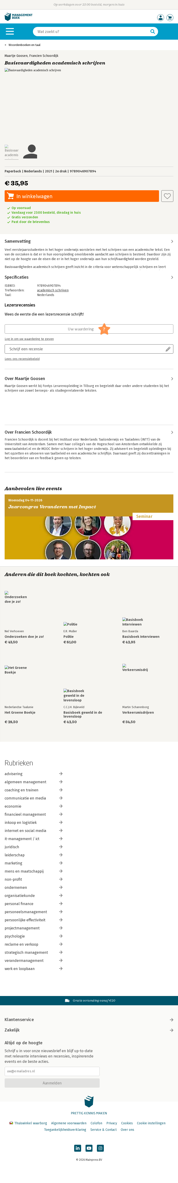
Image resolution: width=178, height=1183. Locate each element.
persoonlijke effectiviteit (25, 920)
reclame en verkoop (21, 944)
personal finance (19, 904)
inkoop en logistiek (21, 822)
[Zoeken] (153, 31)
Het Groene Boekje (20, 713)
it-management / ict (22, 839)
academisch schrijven (53, 290)
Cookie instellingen (151, 1123)
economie (13, 806)
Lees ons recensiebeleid (22, 359)
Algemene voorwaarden (68, 1123)
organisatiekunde (20, 895)
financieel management (25, 814)
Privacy (111, 1123)
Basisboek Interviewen (140, 637)
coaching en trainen (21, 790)
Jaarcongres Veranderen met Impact (52, 507)
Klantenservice (19, 1019)
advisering (13, 774)
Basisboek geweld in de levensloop (83, 715)
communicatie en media (25, 798)
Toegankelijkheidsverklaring (65, 1130)
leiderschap (15, 855)
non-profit (13, 879)
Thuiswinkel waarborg (30, 1123)
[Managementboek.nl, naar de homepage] (18, 20)
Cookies (127, 1123)
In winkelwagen (34, 196)
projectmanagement (22, 928)
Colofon (96, 1123)
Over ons (127, 1130)
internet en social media (25, 830)
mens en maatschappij (24, 871)
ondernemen (16, 887)
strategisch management (26, 952)
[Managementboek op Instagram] (100, 1148)
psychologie (15, 936)
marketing (13, 863)
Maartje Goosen (16, 56)
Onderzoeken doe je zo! (24, 637)
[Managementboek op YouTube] (89, 1148)
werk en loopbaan (20, 969)
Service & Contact (103, 1130)
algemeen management (25, 782)
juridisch (12, 847)
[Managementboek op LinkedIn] (77, 1148)
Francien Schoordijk (43, 56)
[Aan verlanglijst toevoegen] (167, 196)
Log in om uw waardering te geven (29, 339)
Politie (69, 637)
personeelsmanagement (26, 912)
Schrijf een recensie (26, 349)
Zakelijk (12, 1030)
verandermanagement (24, 960)
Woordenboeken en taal (25, 45)
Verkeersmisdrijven (138, 713)
